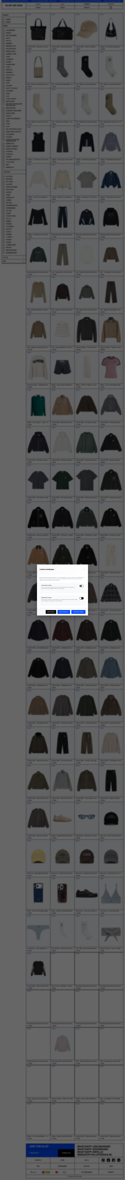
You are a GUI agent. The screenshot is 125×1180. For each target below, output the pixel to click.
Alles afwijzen (51, 611)
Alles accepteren (63, 611)
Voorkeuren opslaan (78, 611)
